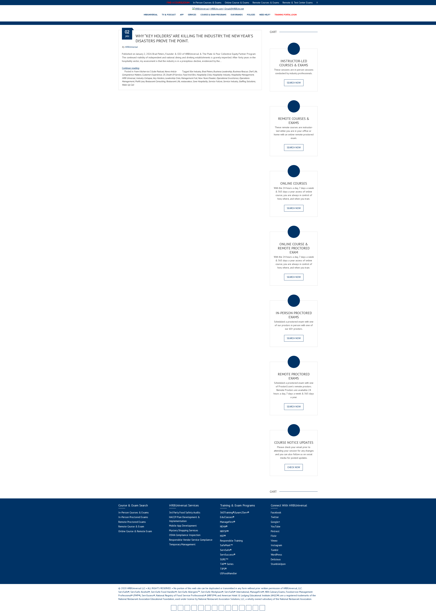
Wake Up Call (128, 84)
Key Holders (158, 78)
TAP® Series (226, 564)
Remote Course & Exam (131, 526)
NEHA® (224, 526)
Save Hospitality (200, 81)
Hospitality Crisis (204, 74)
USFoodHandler (228, 573)
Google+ (275, 521)
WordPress (276, 554)
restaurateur (186, 81)
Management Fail (189, 78)
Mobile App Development (183, 525)
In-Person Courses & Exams (207, 2)
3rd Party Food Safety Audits (184, 512)
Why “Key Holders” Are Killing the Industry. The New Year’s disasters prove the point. (194, 38)
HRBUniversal (131, 47)
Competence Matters (131, 74)
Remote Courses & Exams (266, 2)
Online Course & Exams (237, 2)
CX (164, 74)
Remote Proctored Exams (132, 521)
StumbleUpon (278, 564)
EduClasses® (227, 517)
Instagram (276, 545)
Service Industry (230, 81)
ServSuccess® (227, 554)
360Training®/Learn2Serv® (234, 512)
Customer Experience (152, 74)
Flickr (274, 535)
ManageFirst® (227, 521)
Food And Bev (189, 74)
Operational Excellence (227, 78)
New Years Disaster (207, 78)
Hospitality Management (242, 74)
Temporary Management (182, 544)
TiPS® (223, 568)
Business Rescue (240, 71)
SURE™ (224, 559)
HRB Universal (128, 78)
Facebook (276, 512)
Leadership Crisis (172, 78)
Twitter (275, 517)
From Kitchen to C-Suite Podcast (149, 71)
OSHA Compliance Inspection (184, 535)
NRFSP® (224, 531)
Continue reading (130, 68)
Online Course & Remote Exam (135, 531)
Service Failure (215, 81)
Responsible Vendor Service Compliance (190, 539)
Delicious (276, 559)
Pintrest (275, 531)
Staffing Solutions (247, 81)
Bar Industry (195, 71)
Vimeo (274, 540)
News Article (170, 71)
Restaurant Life (173, 81)
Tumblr (274, 550)
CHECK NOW (293, 467)
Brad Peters (207, 71)
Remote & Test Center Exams (298, 2)
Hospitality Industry (221, 74)
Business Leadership (222, 71)
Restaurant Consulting (155, 81)
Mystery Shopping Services (183, 530)
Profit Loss (139, 81)
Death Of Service (174, 74)
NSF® (223, 535)
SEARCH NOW (294, 82)
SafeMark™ (226, 545)
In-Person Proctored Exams (133, 517)
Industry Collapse (144, 78)
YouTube (275, 526)
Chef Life (253, 71)
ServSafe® (226, 550)
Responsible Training (231, 540)
